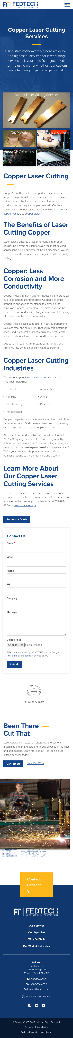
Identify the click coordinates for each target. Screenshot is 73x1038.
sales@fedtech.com (39, 989)
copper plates (33, 213)
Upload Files (14, 639)
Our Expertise (36, 932)
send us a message (25, 505)
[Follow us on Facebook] (31, 1005)
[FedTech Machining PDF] (34, 703)
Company (12, 598)
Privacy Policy (13, 655)
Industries (44, 946)
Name (11, 543)
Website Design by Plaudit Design (36, 1032)
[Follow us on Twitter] (43, 1005)
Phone (11, 570)
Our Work (29, 946)
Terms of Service (33, 655)
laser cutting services (37, 377)
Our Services (36, 925)
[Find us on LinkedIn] (38, 1005)
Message (12, 612)
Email (10, 556)
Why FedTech (36, 939)
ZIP (9, 584)
